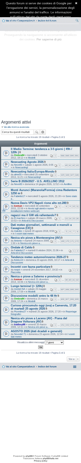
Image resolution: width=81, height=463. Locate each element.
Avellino (68, 184)
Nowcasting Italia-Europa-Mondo (32, 171)
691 (76, 156)
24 (70, 219)
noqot (17, 269)
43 (77, 165)
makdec (18, 231)
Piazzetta (16, 272)
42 (74, 165)
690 (72, 156)
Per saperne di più (49, 39)
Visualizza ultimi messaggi (31, 342)
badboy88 (19, 324)
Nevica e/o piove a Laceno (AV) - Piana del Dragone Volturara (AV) (39, 320)
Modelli (31, 157)
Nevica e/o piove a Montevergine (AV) (35, 237)
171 (72, 241)
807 (67, 299)
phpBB (29, 456)
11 (77, 206)
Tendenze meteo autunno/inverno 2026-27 (38, 257)
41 (70, 165)
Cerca (36, 132)
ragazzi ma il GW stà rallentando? (33, 215)
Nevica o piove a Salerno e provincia (35, 276)
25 (74, 219)
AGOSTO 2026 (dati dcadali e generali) (36, 331)
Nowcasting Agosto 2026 (27, 162)
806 (62, 299)
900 (76, 290)
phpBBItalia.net (50, 458)
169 (62, 241)
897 (62, 290)
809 (76, 299)
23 (66, 219)
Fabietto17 (19, 196)
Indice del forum (47, 366)
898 (67, 290)
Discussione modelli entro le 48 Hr (34, 295)
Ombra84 (19, 155)
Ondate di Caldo (21, 247)
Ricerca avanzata (43, 132)
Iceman (18, 206)
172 (76, 241)
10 (74, 206)
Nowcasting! (21, 167)
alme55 (18, 174)
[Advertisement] (40, 74)
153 (72, 325)
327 (72, 175)
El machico (19, 218)
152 (67, 325)
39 (66, 280)
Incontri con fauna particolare (30, 266)
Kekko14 (18, 260)
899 (72, 290)
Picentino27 (20, 311)
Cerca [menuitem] (77, 21)
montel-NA (19, 289)
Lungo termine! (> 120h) (27, 286)
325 (62, 175)
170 (67, 241)
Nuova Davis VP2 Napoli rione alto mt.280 (39, 203)
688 (62, 156)
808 (72, 299)
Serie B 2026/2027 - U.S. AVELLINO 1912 (37, 181)
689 (67, 156)
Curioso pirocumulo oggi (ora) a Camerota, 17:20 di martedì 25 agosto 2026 (43, 307)
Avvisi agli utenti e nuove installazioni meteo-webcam (32, 209)
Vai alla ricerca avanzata (16, 127)
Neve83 (18, 165)
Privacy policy (40, 461)
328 (76, 175)
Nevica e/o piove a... (31, 243)
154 (76, 325)
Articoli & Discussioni (32, 220)
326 (67, 175)
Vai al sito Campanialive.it (20, 366)
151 (62, 325)
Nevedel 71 (20, 334)
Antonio (18, 240)
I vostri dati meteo (24, 233)
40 (66, 165)
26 (77, 219)
